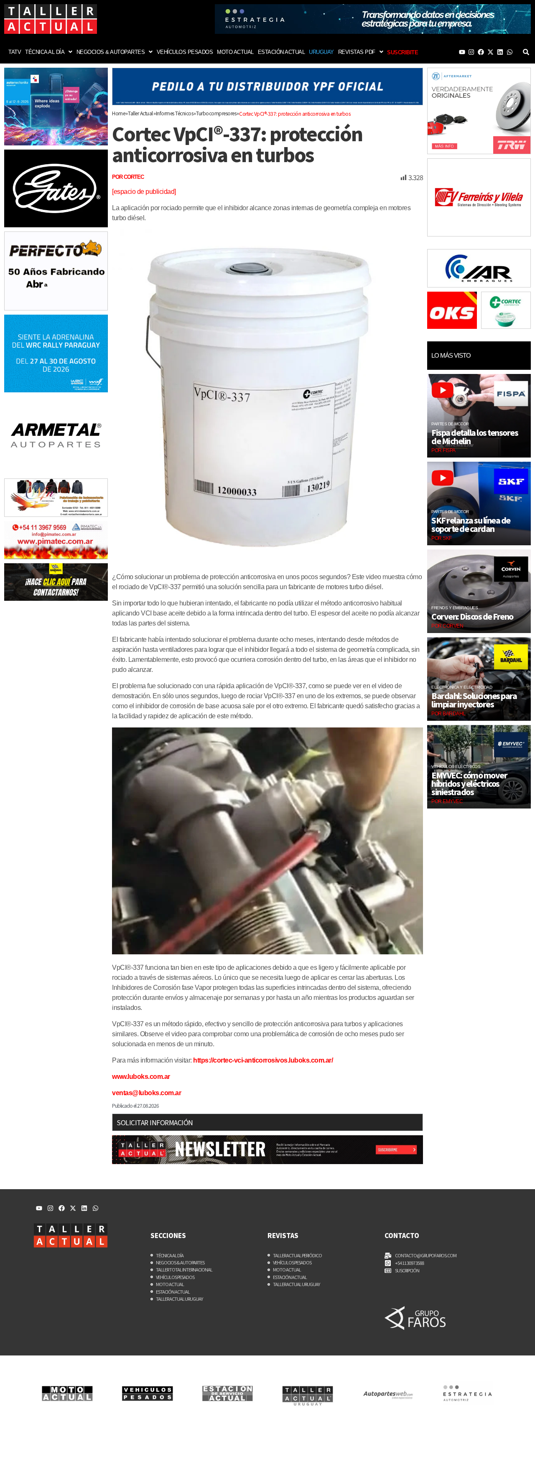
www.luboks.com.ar (141, 1076)
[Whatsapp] (509, 52)
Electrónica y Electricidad (461, 687)
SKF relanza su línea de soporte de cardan (470, 524)
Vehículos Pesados (185, 52)
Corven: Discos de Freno (472, 616)
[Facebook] (481, 52)
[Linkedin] (500, 52)
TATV (14, 52)
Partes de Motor (450, 424)
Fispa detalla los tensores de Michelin (474, 436)
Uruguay (321, 52)
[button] (48, 52)
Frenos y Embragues (454, 607)
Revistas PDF (356, 52)
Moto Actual (235, 52)
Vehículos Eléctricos (455, 766)
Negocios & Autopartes (110, 52)
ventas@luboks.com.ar (146, 1092)
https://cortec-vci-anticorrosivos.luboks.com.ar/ (263, 1060)
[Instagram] (471, 52)
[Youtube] (462, 52)
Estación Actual (281, 52)
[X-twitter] (490, 52)
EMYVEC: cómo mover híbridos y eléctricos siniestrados (469, 783)
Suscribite (402, 52)
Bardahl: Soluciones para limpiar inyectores (474, 700)
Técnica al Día (44, 52)
